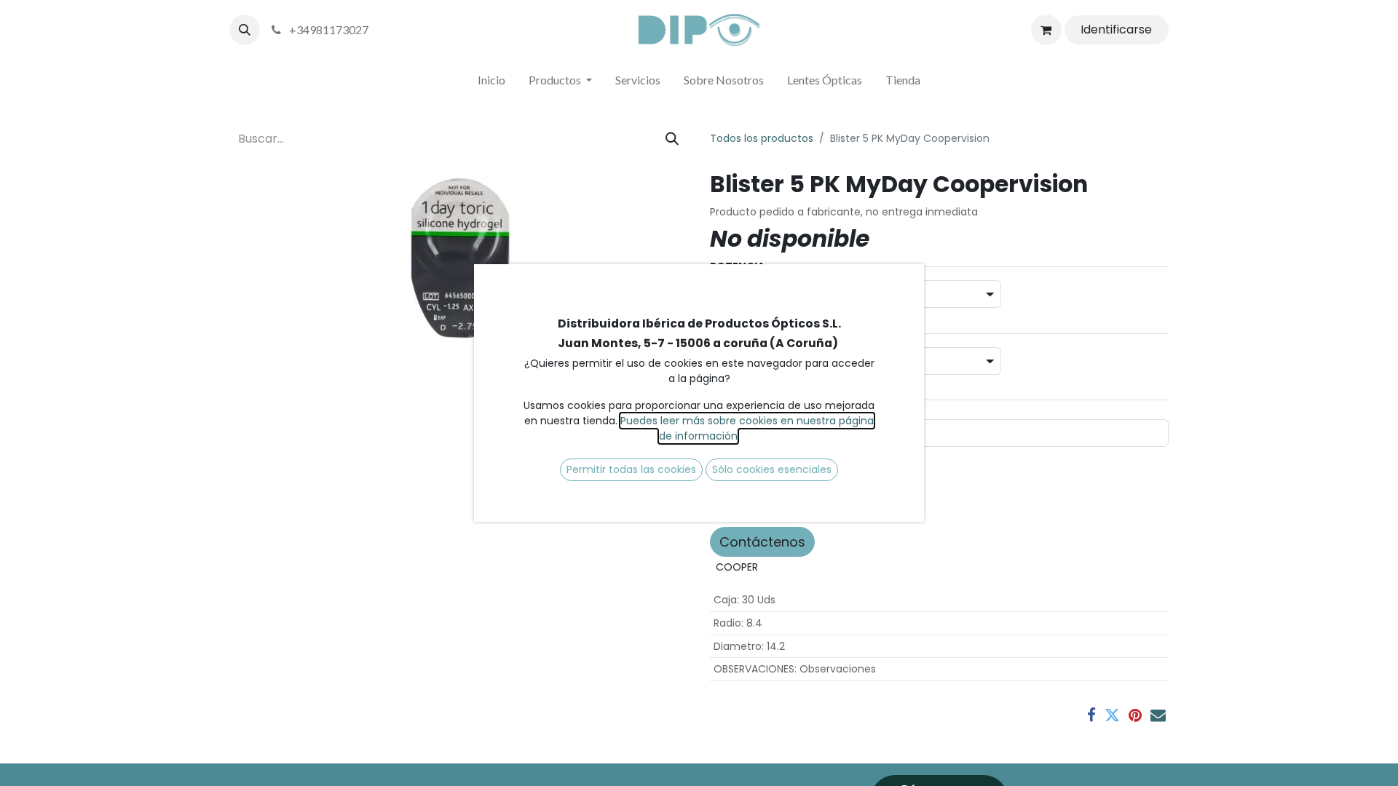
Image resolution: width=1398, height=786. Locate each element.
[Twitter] (1112, 715)
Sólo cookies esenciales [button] (772, 469)
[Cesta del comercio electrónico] (1046, 30)
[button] (244, 30)
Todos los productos (761, 138)
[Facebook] (1091, 715)
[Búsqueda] (672, 139)
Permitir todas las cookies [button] (631, 469)
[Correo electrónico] (1158, 715)
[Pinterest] (1135, 715)
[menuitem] (491, 83)
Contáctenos (762, 542)
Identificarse (1116, 29)
